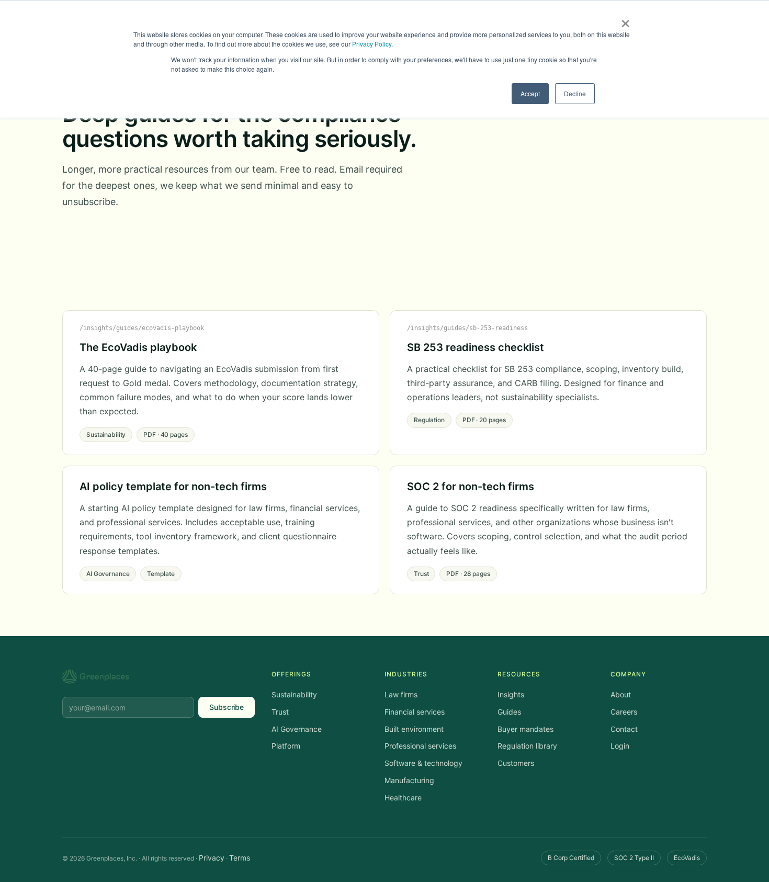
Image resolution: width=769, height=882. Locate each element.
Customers (515, 763)
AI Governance (297, 729)
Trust (280, 711)
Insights (510, 694)
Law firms (400, 694)
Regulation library (527, 745)
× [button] (625, 20)
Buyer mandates (525, 729)
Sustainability (294, 694)
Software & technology (423, 763)
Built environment (414, 729)
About (620, 694)
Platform (286, 745)
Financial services (414, 711)
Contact (624, 729)
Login (619, 745)
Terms (239, 857)
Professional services (420, 745)
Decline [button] (575, 93)
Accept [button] (530, 93)
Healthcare (403, 797)
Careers (623, 711)
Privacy (211, 857)
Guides (509, 711)
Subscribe (226, 707)
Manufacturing (409, 780)
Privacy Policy (371, 43)
